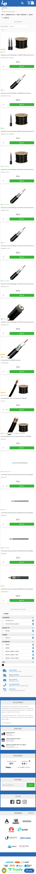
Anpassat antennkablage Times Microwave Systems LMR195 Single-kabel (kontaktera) (18, 169)
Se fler (30, 813)
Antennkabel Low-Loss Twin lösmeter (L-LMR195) (16, 436)
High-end (7, 637)
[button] (4, 870)
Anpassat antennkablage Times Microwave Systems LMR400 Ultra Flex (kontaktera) (18, 246)
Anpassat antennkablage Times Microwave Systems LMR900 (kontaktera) (18, 322)
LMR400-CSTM (5, 210)
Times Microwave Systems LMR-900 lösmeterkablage (17, 589)
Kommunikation (10, 14)
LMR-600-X (4, 553)
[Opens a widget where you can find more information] (29, 871)
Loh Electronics (9, 620)
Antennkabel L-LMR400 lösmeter (11, 360)
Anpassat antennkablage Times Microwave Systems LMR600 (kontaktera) (18, 284)
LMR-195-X (4, 477)
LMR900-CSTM (5, 325)
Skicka (31, 785)
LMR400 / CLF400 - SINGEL (12, 658)
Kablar (31, 14)
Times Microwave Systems (12, 624)
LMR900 (7, 648)
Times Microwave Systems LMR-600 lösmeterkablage (17, 551)
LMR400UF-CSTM (5, 248)
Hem (2, 14)
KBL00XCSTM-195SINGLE (7, 134)
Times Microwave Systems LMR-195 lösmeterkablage (17, 474)
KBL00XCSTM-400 (5, 96)
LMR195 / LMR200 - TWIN (11, 655)
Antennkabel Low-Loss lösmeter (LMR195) (13, 398)
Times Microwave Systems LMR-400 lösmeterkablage (17, 513)
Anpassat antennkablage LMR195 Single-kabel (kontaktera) (18, 131)
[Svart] (3, 665)
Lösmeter (6, 18)
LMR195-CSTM (5, 172)
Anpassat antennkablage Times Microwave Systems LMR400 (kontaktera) (18, 207)
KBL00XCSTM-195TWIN (7, 58)
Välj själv (7, 631)
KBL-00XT (3, 439)
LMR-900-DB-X (5, 592)
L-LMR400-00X (4, 363)
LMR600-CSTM (5, 286)
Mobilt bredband (21, 14)
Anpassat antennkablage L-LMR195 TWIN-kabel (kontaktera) (18, 55)
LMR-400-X (4, 515)
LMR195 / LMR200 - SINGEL (12, 651)
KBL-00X (3, 401)
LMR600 (7, 644)
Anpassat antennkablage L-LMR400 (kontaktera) (16, 93)
